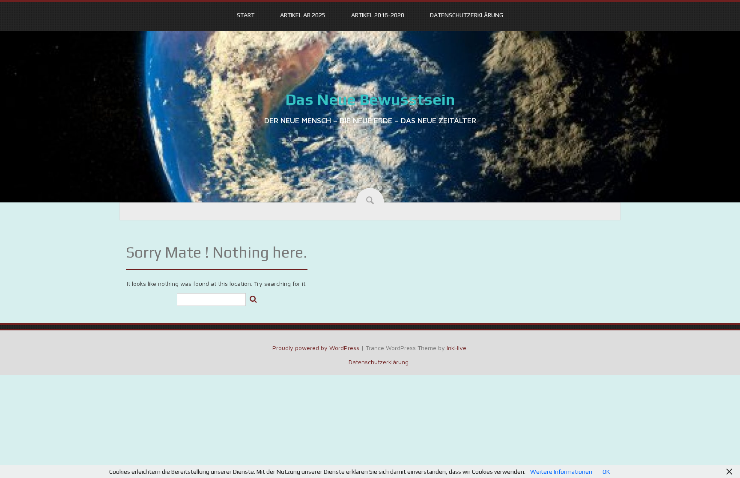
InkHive (456, 347)
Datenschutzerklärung (466, 15)
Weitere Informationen (561, 471)
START (245, 15)
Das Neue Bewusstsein (370, 99)
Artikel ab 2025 (302, 15)
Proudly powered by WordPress (315, 347)
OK (606, 471)
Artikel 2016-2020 (377, 15)
